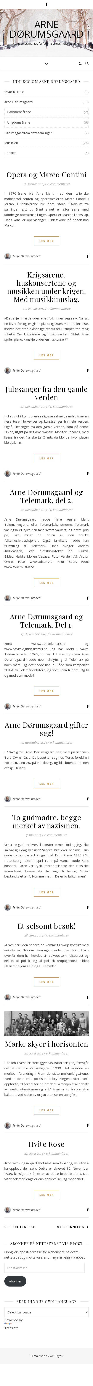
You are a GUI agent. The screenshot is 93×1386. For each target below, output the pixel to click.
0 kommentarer (58, 184)
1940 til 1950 (14, 92)
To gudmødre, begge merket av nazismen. (46, 821)
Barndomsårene (19, 112)
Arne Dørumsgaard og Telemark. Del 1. (46, 620)
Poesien (10, 152)
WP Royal (56, 1356)
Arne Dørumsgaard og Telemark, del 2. (46, 496)
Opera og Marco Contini (46, 174)
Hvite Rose (47, 1144)
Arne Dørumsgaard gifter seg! (46, 729)
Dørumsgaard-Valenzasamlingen (28, 133)
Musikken (11, 143)
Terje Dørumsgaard (27, 256)
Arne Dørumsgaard (47, 29)
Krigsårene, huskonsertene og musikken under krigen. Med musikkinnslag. (46, 287)
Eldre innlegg (22, 1227)
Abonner (15, 1281)
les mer (46, 241)
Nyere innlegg (71, 1227)
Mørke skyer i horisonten (46, 1043)
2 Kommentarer (61, 634)
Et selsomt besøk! (47, 925)
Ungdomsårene (18, 122)
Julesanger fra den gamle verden (46, 393)
